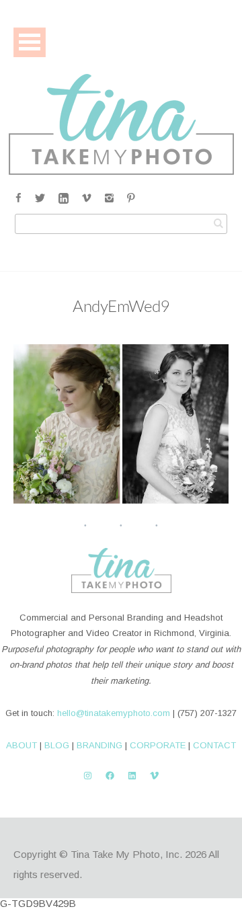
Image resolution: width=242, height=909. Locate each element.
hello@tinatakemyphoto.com (113, 713)
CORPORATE (158, 745)
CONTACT (214, 745)
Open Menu (29, 42)
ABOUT (21, 745)
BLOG (56, 745)
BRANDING (99, 745)
